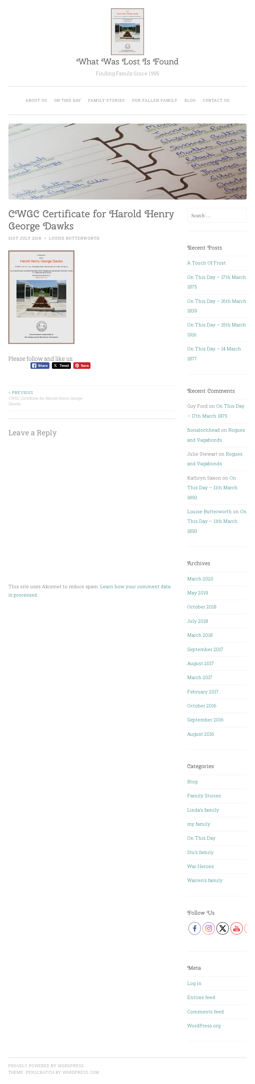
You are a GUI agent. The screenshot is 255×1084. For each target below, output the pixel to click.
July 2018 (197, 621)
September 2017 (205, 649)
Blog (190, 100)
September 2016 (205, 719)
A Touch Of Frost (206, 263)
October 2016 (201, 705)
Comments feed (205, 1011)
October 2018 (201, 606)
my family (198, 824)
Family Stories (106, 100)
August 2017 (200, 663)
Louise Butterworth (74, 238)
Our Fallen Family (155, 100)
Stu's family (200, 852)
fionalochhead (203, 430)
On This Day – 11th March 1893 (212, 487)
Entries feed (201, 997)
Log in (194, 983)
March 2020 (200, 578)
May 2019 (197, 592)
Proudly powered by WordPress (46, 1065)
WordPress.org (203, 1025)
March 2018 (200, 635)
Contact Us (216, 100)
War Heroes (200, 866)
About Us (36, 100)
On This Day (67, 100)
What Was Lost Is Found (127, 61)
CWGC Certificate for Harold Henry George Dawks (45, 398)
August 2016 (200, 734)
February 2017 (203, 691)
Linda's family (203, 810)
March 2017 (199, 677)
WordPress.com (81, 1072)
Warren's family (205, 880)
